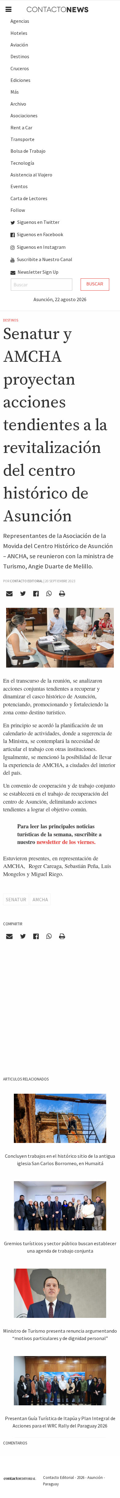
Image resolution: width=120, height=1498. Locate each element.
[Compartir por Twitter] (23, 593)
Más (14, 92)
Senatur (16, 899)
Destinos (19, 56)
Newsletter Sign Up (37, 272)
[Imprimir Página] (62, 593)
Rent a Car (21, 127)
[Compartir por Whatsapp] (49, 593)
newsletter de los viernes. (66, 842)
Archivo (18, 104)
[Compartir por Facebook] (36, 593)
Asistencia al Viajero (31, 175)
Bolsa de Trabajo (28, 151)
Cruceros (19, 68)
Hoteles (18, 33)
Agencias (19, 21)
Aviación (19, 45)
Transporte (22, 139)
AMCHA (40, 899)
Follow (17, 210)
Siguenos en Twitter (37, 222)
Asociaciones (24, 115)
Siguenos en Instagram (41, 247)
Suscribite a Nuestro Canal (44, 259)
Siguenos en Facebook (39, 234)
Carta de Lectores (28, 198)
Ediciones (20, 80)
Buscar (94, 284)
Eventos (19, 186)
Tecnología (22, 163)
